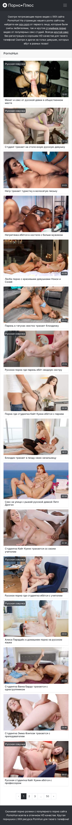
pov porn (24, 24)
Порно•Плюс (20, 5)
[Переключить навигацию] (65, 5)
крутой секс (61, 32)
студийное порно (56, 28)
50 (47, 796)
